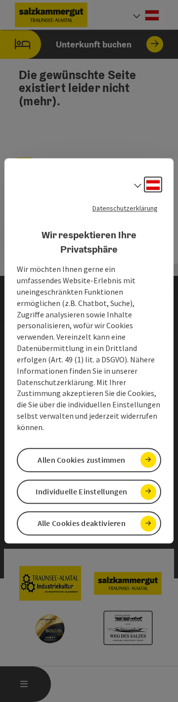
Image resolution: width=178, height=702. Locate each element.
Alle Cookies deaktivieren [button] (82, 523)
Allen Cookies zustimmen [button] (81, 460)
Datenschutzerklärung (125, 208)
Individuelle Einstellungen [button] (81, 491)
